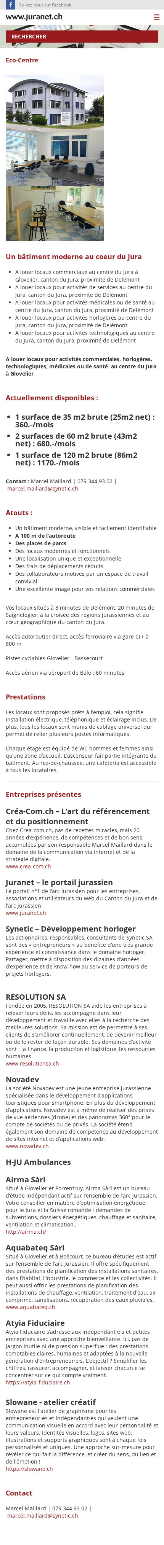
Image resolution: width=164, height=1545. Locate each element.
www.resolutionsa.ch (32, 1063)
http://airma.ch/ (27, 1231)
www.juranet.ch (26, 912)
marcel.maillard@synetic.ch (42, 488)
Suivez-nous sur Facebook (45, 5)
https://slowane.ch (29, 1468)
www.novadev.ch (27, 1146)
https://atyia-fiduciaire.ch (38, 1382)
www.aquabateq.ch (30, 1307)
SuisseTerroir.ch (34, 17)
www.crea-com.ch (28, 866)
